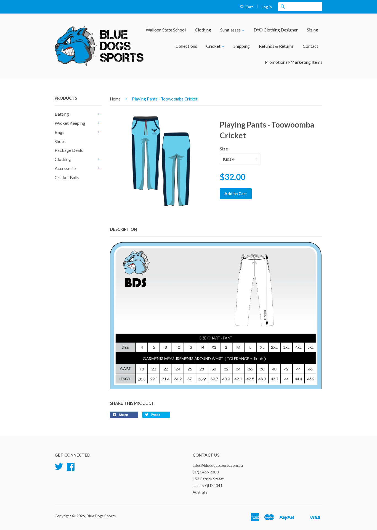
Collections (186, 46)
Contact (310, 46)
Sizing (312, 29)
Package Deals (69, 150)
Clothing (203, 29)
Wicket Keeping (70, 123)
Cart (249, 6)
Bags (59, 132)
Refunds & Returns (276, 46)
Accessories (66, 168)
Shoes (60, 141)
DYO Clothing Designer (276, 29)
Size (224, 148)
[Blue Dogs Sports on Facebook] (71, 468)
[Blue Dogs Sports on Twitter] (59, 468)
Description (123, 229)
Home (115, 98)
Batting (62, 113)
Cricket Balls (67, 177)
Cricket (213, 46)
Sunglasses (230, 29)
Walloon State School (166, 29)
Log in (267, 6)
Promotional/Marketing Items (293, 62)
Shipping (241, 46)
